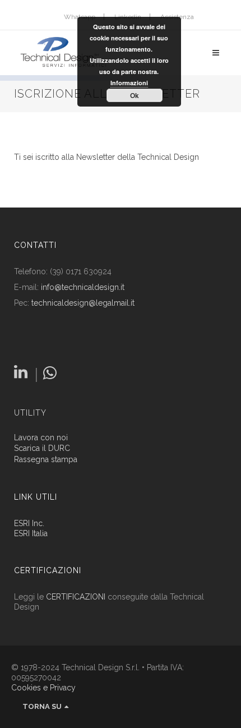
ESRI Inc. (29, 523)
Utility (30, 412)
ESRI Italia (31, 533)
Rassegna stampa (45, 459)
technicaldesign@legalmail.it (83, 302)
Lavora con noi (41, 438)
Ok (134, 95)
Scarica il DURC (42, 448)
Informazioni (129, 83)
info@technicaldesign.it (82, 287)
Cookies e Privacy (43, 687)
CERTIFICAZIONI (75, 596)
